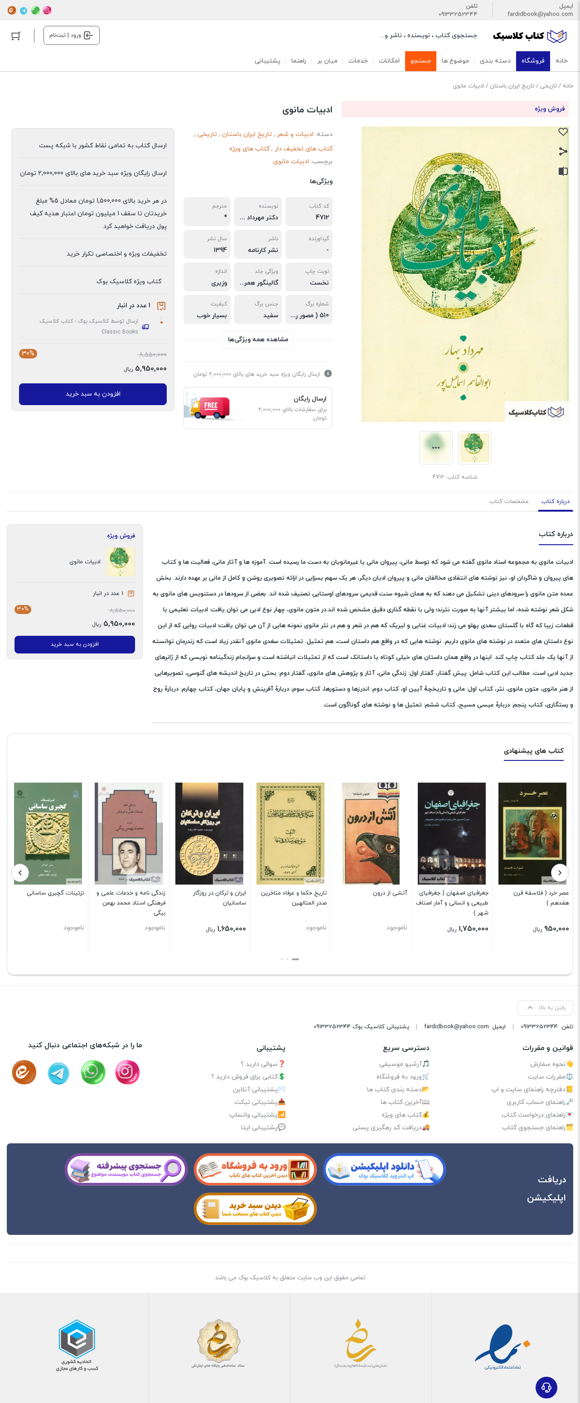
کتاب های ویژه (249, 149)
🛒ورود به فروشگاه (403, 1077)
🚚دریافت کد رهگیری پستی (391, 1127)
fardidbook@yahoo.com (540, 14)
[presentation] (560, 873)
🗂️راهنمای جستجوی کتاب (537, 1127)
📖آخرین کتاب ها (405, 1102)
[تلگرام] (24, 10)
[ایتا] (12, 10)
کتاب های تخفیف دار (304, 149)
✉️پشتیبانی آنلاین (259, 1089)
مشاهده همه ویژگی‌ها (258, 339)
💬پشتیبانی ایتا (263, 1127)
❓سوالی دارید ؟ (263, 1064)
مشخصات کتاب (509, 502)
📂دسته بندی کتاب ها (398, 1089)
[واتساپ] (35, 10)
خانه (568, 86)
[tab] (555, 501)
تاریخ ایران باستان (512, 86)
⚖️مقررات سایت (550, 1077)
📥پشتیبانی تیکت (259, 1102)
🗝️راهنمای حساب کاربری (540, 1102)
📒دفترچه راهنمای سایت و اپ (532, 1089)
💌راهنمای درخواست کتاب (537, 1115)
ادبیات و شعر (295, 134)
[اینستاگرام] (47, 10)
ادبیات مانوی (291, 161)
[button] (295, 959)
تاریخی (548, 86)
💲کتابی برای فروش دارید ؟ (248, 1077)
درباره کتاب (555, 502)
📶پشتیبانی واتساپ (257, 1115)
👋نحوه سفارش (551, 1064)
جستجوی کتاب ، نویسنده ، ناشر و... (429, 35)
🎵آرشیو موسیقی (404, 1064)
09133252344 (458, 14)
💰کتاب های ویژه (406, 1115)
